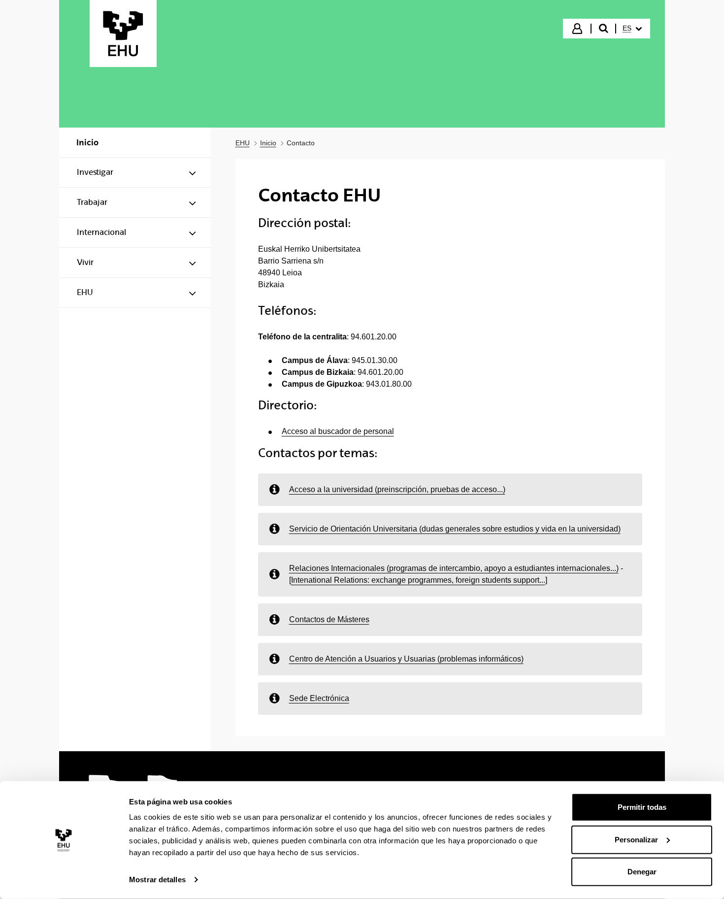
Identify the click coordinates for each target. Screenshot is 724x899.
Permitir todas (642, 807)
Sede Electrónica (319, 698)
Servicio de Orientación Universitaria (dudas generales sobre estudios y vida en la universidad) (455, 529)
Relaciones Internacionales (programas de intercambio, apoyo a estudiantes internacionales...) (454, 568)
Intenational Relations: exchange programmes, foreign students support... (418, 580)
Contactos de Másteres (329, 619)
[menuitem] (632, 28)
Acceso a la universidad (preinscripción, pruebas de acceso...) (397, 489)
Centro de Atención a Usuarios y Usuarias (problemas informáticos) (406, 659)
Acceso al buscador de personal (338, 431)
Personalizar (636, 839)
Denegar (642, 871)
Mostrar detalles (157, 879)
